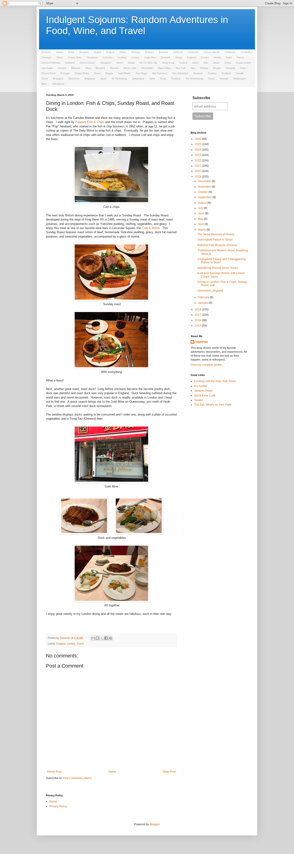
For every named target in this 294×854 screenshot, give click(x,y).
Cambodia (193, 52)
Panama (230, 68)
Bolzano (149, 52)
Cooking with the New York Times (215, 381)
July (201, 208)
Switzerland (138, 78)
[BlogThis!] (97, 638)
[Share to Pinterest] (110, 638)
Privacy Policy (82, 73)
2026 (198, 138)
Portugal (65, 73)
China (60, 57)
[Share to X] (101, 638)
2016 (198, 320)
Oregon (217, 68)
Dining (178, 57)
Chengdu (46, 57)
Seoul (45, 78)
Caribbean (230, 52)
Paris (243, 68)
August (202, 202)
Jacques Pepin (203, 390)
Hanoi (119, 62)
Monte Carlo (130, 68)
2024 (198, 149)
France (240, 57)
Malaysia (75, 68)
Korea (228, 62)
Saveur (198, 400)
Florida (217, 57)
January (203, 302)
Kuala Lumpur (243, 62)
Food (229, 57)
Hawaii (131, 62)
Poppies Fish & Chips (89, 122)
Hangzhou (105, 62)
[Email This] (93, 638)
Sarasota (198, 73)
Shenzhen (73, 78)
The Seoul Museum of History (216, 234)
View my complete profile (206, 365)
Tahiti (152, 78)
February (204, 297)
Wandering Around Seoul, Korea (218, 267)
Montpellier (147, 68)
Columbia (108, 57)
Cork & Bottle (151, 228)
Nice (193, 68)
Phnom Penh (49, 73)
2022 (198, 160)
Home (112, 771)
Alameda (46, 52)
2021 (198, 165)
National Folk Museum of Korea (217, 245)
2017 (198, 314)
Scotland (226, 73)
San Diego (141, 73)
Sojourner (201, 342)
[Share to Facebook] (106, 638)
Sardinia (212, 73)
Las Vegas (47, 68)
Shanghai (58, 78)
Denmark (165, 57)
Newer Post (54, 771)
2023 (198, 155)
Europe (205, 57)
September (205, 197)
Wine (44, 84)
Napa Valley (164, 68)
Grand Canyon (87, 62)
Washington (239, 78)
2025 (198, 144)
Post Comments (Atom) (77, 778)
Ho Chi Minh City (148, 62)
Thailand (175, 78)
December (205, 181)
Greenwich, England (210, 290)
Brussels (163, 52)
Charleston (246, 52)
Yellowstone (58, 84)
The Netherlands (194, 78)
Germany (70, 62)
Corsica (135, 57)
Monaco (114, 68)
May (201, 219)
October (203, 192)
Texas (163, 78)
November (205, 186)
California (178, 52)
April (201, 224)
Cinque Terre (74, 57)
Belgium (110, 52)
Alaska (59, 52)
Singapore (89, 78)
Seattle (240, 73)
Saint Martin (124, 73)
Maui (87, 68)
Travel (211, 78)
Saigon (109, 73)
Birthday (135, 52)
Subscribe (201, 98)
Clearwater (92, 57)
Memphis (100, 68)
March (202, 229)
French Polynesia (51, 62)
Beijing (97, 52)
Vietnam (224, 78)
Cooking (122, 57)
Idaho (195, 62)
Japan (216, 62)
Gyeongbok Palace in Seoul (215, 239)
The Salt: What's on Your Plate (213, 404)
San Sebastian (180, 73)
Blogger (154, 824)
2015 (198, 325)
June (201, 213)
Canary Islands (212, 52)
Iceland (183, 62)
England (191, 57)
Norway (204, 68)
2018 (198, 309)
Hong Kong (168, 62)
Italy (206, 62)
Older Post (169, 771)
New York (181, 68)
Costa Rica (150, 57)
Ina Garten (200, 386)
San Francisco (159, 73)
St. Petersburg (119, 78)
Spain (103, 78)
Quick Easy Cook (204, 395)
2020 (198, 171)
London (62, 68)
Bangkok (84, 52)
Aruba (71, 52)
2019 (198, 176)
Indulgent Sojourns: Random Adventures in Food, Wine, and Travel (137, 25)
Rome (97, 73)
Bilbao (123, 52)
